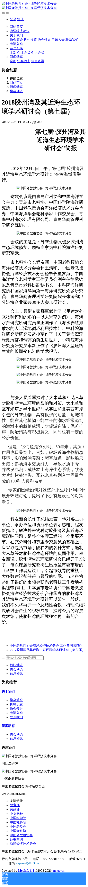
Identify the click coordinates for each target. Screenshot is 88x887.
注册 (20, 19)
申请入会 (16, 713)
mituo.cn (58, 870)
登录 (13, 19)
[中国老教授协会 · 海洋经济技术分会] (44, 6)
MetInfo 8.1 (26, 870)
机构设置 (16, 704)
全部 (13, 52)
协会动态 (16, 91)
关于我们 (8, 691)
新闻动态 (16, 87)
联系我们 (16, 717)
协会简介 (16, 700)
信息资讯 (16, 673)
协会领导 (16, 708)
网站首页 (16, 26)
